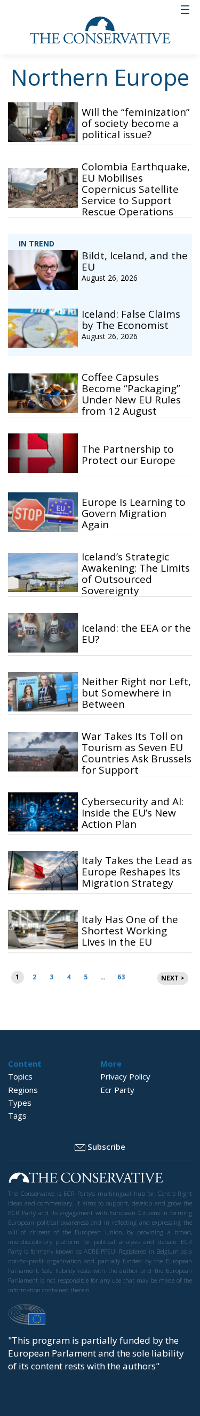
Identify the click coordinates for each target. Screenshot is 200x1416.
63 (121, 977)
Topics (20, 1076)
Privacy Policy (125, 1076)
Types (19, 1102)
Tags (17, 1115)
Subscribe (106, 1146)
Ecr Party (117, 1089)
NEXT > (173, 978)
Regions (23, 1089)
